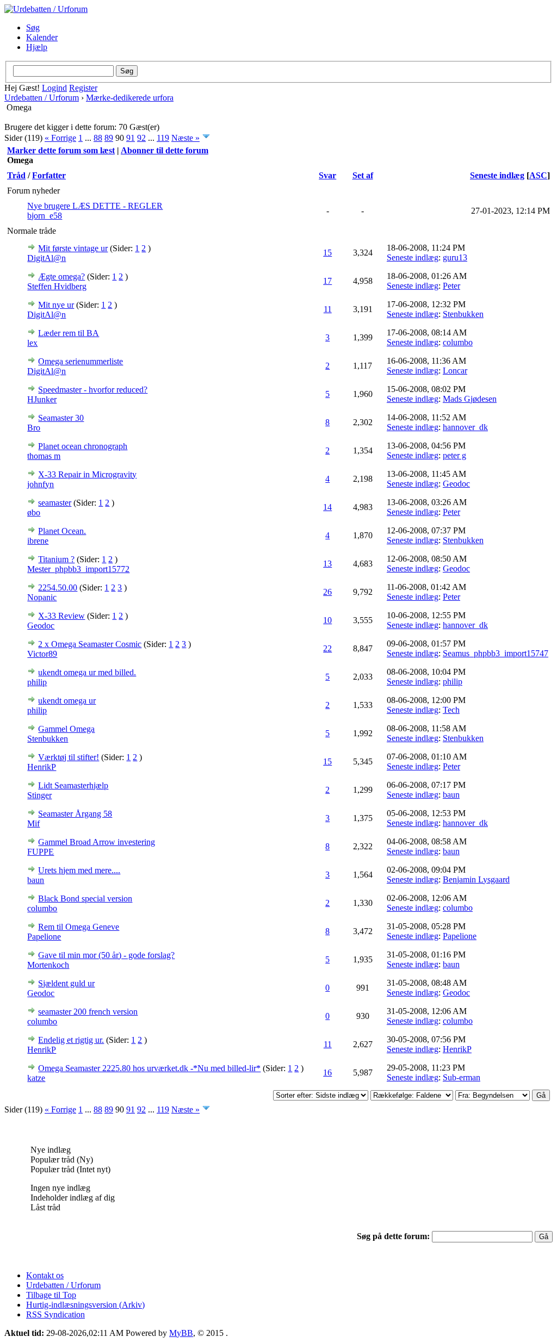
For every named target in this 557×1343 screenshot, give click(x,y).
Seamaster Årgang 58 (75, 813)
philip (37, 682)
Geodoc (456, 483)
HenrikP (41, 767)
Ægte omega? (61, 276)
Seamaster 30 (61, 417)
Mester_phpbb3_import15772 (78, 569)
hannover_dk (465, 427)
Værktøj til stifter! (68, 757)
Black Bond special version (85, 898)
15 (327, 252)
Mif (33, 823)
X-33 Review (61, 615)
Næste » (185, 137)
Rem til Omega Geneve (78, 926)
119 (163, 137)
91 (130, 137)
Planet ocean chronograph (82, 446)
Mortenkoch (48, 964)
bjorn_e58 (44, 215)
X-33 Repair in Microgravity (87, 474)
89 (108, 137)
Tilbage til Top (51, 1295)
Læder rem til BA (68, 333)
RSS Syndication (55, 1314)
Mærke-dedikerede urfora (130, 97)
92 (141, 137)
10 (327, 620)
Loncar (455, 370)
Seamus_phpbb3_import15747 (495, 653)
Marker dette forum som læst (61, 150)
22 (327, 648)
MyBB (181, 1333)
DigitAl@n (46, 258)
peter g (454, 455)
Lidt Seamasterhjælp (73, 785)
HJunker (42, 399)
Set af (362, 175)
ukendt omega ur (67, 700)
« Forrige (60, 137)
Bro (33, 427)
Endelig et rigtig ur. (71, 1039)
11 (328, 309)
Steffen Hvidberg (56, 286)
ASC (538, 175)
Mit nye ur (56, 304)
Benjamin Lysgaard (476, 879)
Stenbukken (463, 314)
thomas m (43, 456)
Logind (54, 87)
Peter (451, 285)
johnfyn (40, 484)
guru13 (455, 257)
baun (451, 794)
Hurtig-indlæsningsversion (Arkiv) (85, 1304)
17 (327, 280)
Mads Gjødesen (470, 398)
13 (327, 563)
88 (98, 137)
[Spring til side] (206, 137)
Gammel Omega (66, 728)
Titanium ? (56, 559)
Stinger (39, 795)
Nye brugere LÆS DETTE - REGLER (95, 205)
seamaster (54, 502)
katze (36, 1078)
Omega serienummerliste (80, 361)
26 (327, 591)
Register (83, 87)
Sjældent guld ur (66, 983)
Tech (451, 709)
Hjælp (36, 47)
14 (327, 507)
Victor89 (42, 653)
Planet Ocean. (62, 531)
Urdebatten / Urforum (41, 97)
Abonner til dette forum (164, 150)
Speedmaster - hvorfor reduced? (92, 389)
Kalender (42, 37)
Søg (33, 27)
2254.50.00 (57, 587)
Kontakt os (45, 1275)
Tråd (16, 175)
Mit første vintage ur (73, 248)
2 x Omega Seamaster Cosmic (89, 644)
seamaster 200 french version (88, 1011)
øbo (33, 512)
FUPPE (40, 851)
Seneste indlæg (497, 175)
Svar (327, 175)
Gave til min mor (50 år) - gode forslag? (106, 955)
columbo (458, 342)
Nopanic (42, 597)
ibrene (37, 540)
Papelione (44, 936)
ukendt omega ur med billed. (87, 672)
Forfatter (49, 175)
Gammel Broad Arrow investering (96, 842)
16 (327, 1072)
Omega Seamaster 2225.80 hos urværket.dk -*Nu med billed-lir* (149, 1068)
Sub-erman (461, 1077)
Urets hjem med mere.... (79, 870)
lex (32, 342)
